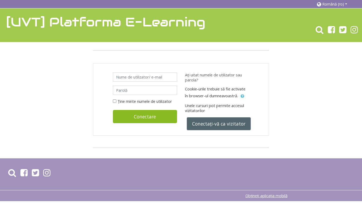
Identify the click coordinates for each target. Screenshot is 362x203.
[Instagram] (355, 31)
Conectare (145, 116)
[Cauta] (318, 31)
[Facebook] (331, 31)
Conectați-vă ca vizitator (218, 124)
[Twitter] (342, 31)
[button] (334, 4)
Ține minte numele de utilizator (145, 101)
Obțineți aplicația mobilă (266, 195)
